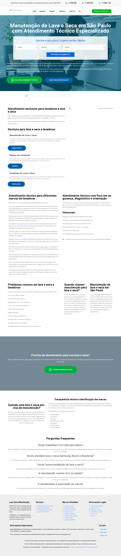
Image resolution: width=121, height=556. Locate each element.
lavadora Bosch (38, 216)
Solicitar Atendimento (43, 512)
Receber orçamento (60, 54)
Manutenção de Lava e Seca (45, 506)
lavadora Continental (38, 231)
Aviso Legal (94, 513)
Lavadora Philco (68, 512)
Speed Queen (36, 254)
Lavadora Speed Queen (70, 515)
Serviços (62, 11)
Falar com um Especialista (58, 80)
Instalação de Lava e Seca (45, 510)
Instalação (16, 184)
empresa (42, 11)
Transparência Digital (96, 512)
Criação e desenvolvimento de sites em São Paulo (83, 547)
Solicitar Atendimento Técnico (26, 80)
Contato (93, 515)
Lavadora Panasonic (69, 513)
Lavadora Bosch (68, 506)
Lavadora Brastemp (69, 508)
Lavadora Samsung (69, 519)
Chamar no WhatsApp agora (62, 369)
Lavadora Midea (68, 517)
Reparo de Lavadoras (43, 508)
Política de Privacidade (97, 506)
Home (34, 11)
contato (72, 11)
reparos (15, 166)
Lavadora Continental (70, 510)
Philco (20, 239)
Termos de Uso (95, 508)
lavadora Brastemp (27, 224)
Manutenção (16, 148)
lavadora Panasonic (26, 247)
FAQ (80, 11)
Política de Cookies (96, 510)
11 (102, 529)
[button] (43, 11)
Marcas (52, 11)
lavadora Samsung (27, 270)
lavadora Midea (47, 262)
